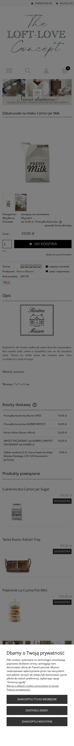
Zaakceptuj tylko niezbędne (37, 699)
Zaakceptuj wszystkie (37, 721)
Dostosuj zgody (37, 710)
